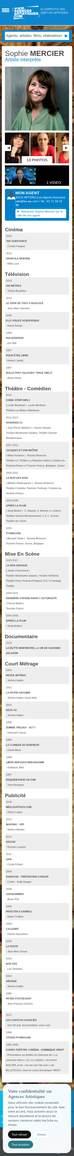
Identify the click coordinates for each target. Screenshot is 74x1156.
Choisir (41, 1134)
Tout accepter (20, 1144)
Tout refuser (19, 1134)
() (51, 197)
